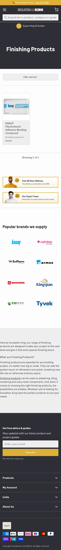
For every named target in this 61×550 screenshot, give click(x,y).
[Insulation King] (30, 10)
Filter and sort (30, 77)
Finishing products (10, 378)
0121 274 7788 (42, 2)
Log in (7, 525)
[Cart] (55, 10)
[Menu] (6, 10)
